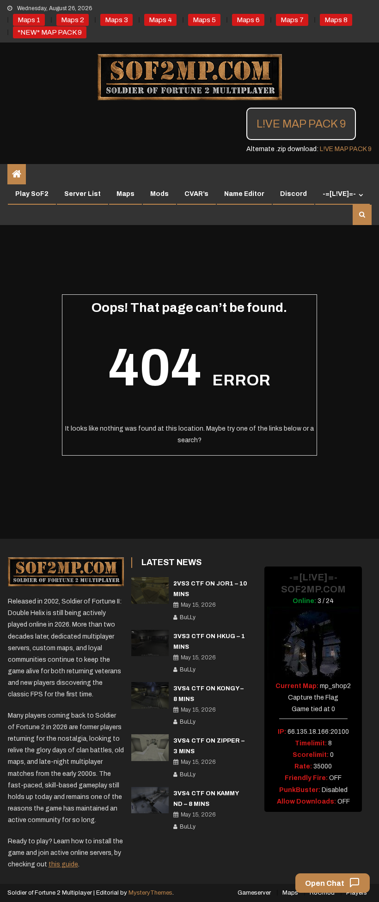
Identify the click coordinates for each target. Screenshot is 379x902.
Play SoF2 (32, 193)
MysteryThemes (150, 893)
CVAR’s (196, 193)
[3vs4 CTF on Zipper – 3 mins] (150, 747)
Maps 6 (248, 20)
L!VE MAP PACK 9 (301, 124)
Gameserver (254, 893)
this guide (63, 864)
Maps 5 (204, 20)
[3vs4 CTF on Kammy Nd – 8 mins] (150, 800)
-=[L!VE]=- (339, 193)
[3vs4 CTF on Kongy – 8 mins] (150, 695)
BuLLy (188, 617)
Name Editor (244, 193)
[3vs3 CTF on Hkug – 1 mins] (150, 643)
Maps (125, 193)
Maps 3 (116, 20)
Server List (82, 193)
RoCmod (322, 893)
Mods (159, 193)
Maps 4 (160, 20)
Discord (293, 193)
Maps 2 (72, 20)
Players (356, 893)
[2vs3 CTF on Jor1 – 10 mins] (150, 590)
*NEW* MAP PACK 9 (50, 32)
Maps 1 (29, 20)
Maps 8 (336, 20)
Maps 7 (292, 20)
